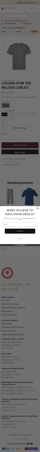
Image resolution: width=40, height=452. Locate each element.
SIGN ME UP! (20, 231)
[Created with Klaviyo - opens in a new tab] (20, 245)
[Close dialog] (37, 208)
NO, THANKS (20, 238)
